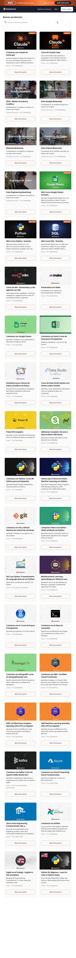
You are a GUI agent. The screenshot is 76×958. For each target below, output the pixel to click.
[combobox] (41, 22)
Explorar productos (44, 9)
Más (55, 9)
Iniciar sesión (67, 9)
